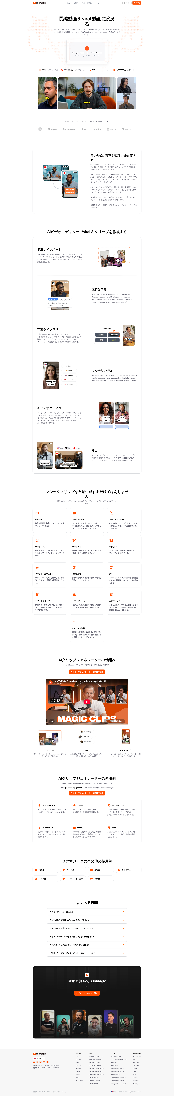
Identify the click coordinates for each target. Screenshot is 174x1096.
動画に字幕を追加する (95, 1059)
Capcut (135, 1077)
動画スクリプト (115, 1062)
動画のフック (114, 1065)
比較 (134, 1059)
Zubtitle (135, 1068)
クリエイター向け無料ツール (119, 1059)
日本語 (39, 1058)
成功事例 (78, 1068)
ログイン (127, 3)
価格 (83, 3)
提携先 (89, 3)
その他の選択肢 (137, 1053)
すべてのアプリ (137, 1056)
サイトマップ (79, 1080)
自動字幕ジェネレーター (96, 1056)
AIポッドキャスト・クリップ (97, 1068)
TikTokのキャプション (117, 1071)
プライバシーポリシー (45, 1092)
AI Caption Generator (95, 1071)
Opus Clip (136, 1065)
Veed (134, 1074)
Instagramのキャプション (118, 1077)
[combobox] (39, 1058)
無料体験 (137, 3)
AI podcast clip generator (73, 788)
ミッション (79, 1059)
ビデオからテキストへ (95, 1065)
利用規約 (35, 1092)
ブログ (78, 1056)
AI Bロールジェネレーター (96, 1074)
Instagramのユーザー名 (117, 1080)
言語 (77, 1077)
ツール (113, 1053)
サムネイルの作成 (116, 1056)
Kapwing (135, 1084)
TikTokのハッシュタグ (117, 1068)
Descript (135, 1080)
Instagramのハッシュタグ (118, 1084)
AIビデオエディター (94, 1062)
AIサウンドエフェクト (95, 1080)
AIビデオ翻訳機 (93, 1084)
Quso (134, 1071)
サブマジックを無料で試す (87, 993)
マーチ (78, 1071)
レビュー (78, 1065)
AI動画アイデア (115, 1074)
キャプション (136, 1062)
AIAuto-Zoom (93, 1077)
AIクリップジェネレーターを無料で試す (87, 672)
